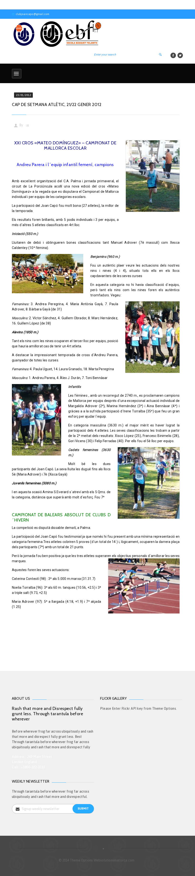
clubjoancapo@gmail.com (32, 14)
